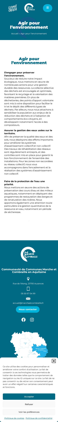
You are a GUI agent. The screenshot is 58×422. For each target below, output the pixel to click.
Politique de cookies (14, 418)
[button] (53, 361)
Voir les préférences (29, 412)
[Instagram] (32, 319)
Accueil (14, 33)
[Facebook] (23, 319)
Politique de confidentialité (39, 418)
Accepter (29, 396)
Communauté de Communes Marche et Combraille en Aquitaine (29, 271)
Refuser (29, 404)
